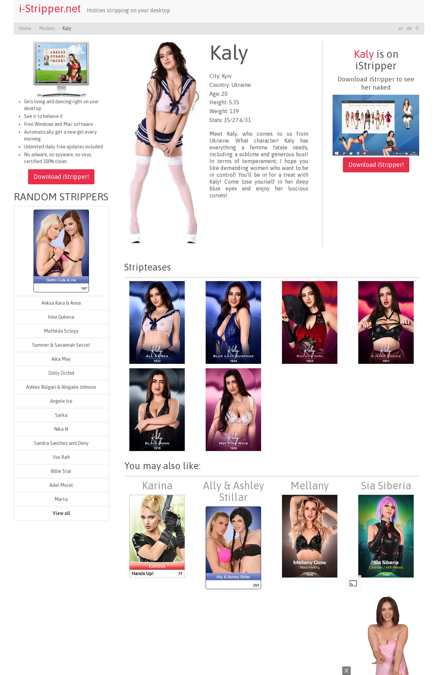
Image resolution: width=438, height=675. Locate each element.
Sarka (61, 415)
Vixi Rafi (61, 457)
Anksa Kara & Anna (61, 303)
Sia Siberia (386, 485)
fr (417, 28)
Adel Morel (61, 485)
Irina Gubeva (61, 317)
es (400, 28)
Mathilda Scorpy (61, 331)
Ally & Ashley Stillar (233, 491)
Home (25, 28)
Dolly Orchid (61, 373)
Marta (61, 499)
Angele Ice (61, 401)
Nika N (61, 429)
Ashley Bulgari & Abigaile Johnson (61, 387)
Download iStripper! (61, 176)
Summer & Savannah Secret (61, 345)
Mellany (310, 485)
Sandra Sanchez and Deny (61, 443)
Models (47, 28)
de (409, 28)
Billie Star (61, 471)
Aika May (61, 359)
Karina (157, 485)
